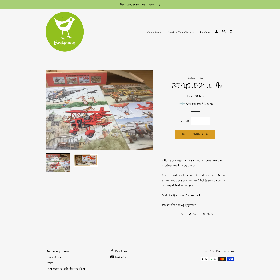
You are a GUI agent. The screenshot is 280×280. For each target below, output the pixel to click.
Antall (185, 121)
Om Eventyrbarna (58, 251)
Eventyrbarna (225, 251)
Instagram (121, 257)
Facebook (120, 251)
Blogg (205, 32)
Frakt (181, 104)
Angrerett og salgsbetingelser (65, 268)
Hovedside (153, 32)
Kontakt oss (53, 257)
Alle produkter (181, 32)
